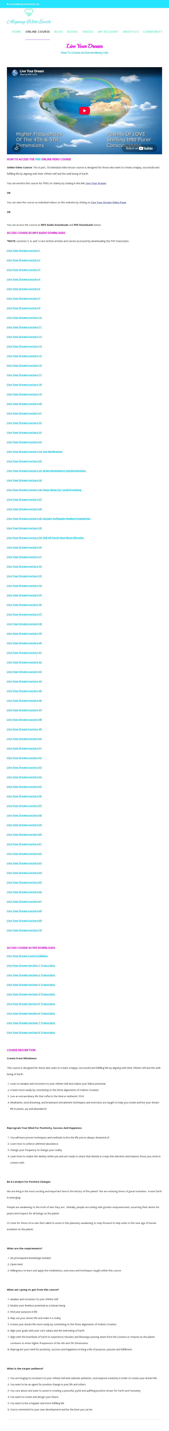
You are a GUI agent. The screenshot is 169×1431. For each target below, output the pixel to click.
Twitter (154, 2)
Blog (58, 32)
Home (16, 32)
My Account (108, 32)
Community (153, 32)
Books (72, 32)
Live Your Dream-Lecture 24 (24, 442)
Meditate (131, 32)
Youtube (159, 2)
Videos (88, 32)
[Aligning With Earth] (29, 16)
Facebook (150, 2)
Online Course (38, 32)
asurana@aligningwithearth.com (24, 4)
